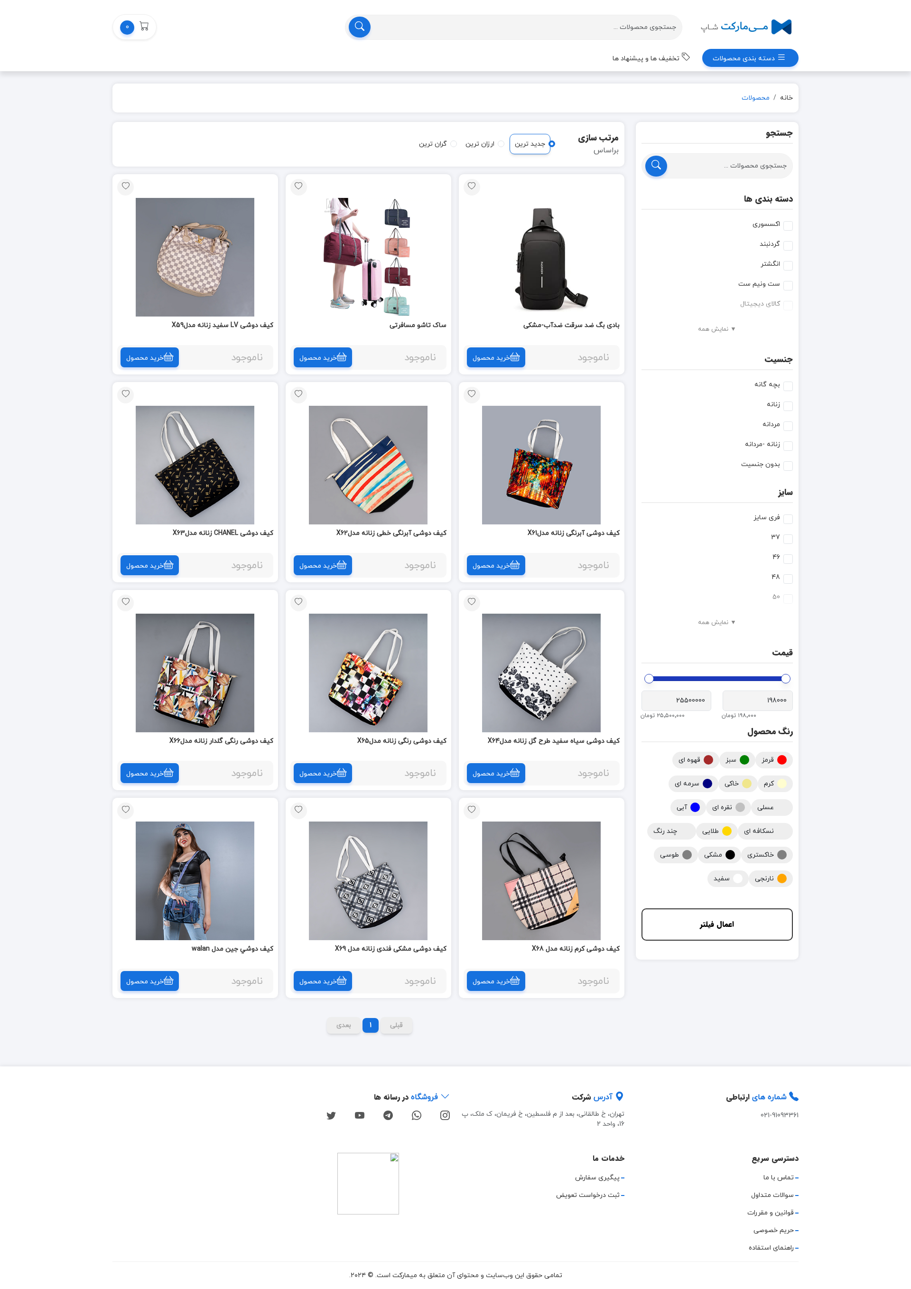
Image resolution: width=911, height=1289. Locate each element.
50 (776, 597)
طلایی (710, 831)
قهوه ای (689, 760)
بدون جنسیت (760, 464)
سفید (722, 878)
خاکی (732, 783)
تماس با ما (778, 1177)
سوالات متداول (772, 1195)
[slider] (785, 678)
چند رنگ (665, 831)
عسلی (765, 807)
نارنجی (764, 878)
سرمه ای (687, 783)
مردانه (771, 424)
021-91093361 (780, 1115)
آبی (682, 807)
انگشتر (770, 264)
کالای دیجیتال (760, 303)
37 (775, 537)
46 (776, 557)
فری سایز (766, 517)
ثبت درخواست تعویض (588, 1195)
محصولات (756, 98)
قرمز (768, 760)
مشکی (713, 854)
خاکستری (760, 854)
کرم (769, 783)
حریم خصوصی (773, 1230)
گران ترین (433, 144)
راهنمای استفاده (771, 1247)
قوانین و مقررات (770, 1212)
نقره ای (722, 807)
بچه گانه (767, 384)
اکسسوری (766, 224)
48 (776, 577)
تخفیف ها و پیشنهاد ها (647, 58)
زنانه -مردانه (762, 444)
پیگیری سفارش (597, 1177)
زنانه (773, 404)
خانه (786, 98)
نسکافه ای (759, 831)
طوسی (669, 854)
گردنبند (770, 244)
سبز (730, 760)
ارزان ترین (479, 144)
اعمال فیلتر (717, 924)
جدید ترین (530, 144)
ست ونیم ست (759, 284)
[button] (134, 27)
